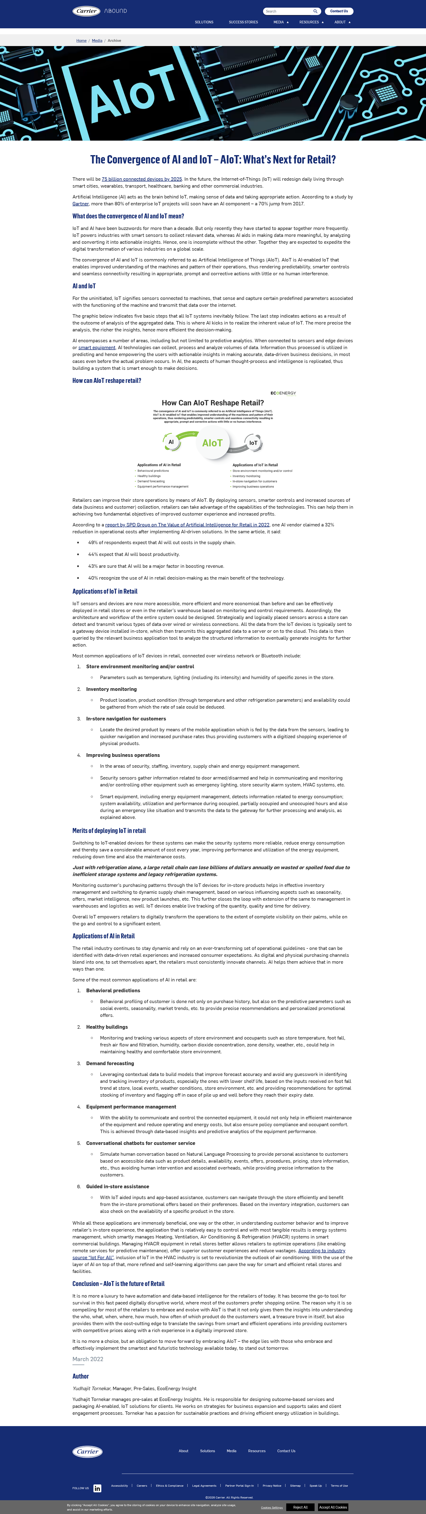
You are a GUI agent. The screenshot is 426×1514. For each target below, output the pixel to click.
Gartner (80, 203)
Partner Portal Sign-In (239, 1485)
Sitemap (295, 1485)
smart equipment (96, 347)
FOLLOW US (80, 1488)
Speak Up (316, 1485)
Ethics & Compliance (169, 1485)
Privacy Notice (272, 1485)
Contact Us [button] (339, 11)
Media (97, 40)
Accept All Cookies (333, 1507)
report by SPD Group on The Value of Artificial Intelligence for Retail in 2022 (187, 524)
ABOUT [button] (340, 22)
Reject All (300, 1507)
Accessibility (119, 1485)
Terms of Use (339, 1485)
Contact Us (286, 1450)
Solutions (207, 1450)
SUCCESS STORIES (243, 22)
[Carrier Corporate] (87, 1451)
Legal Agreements (204, 1485)
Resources (257, 1450)
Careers (142, 1485)
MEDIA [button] (279, 22)
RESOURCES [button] (309, 22)
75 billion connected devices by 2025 (142, 178)
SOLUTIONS (204, 22)
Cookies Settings (272, 1507)
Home (81, 40)
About (183, 1450)
